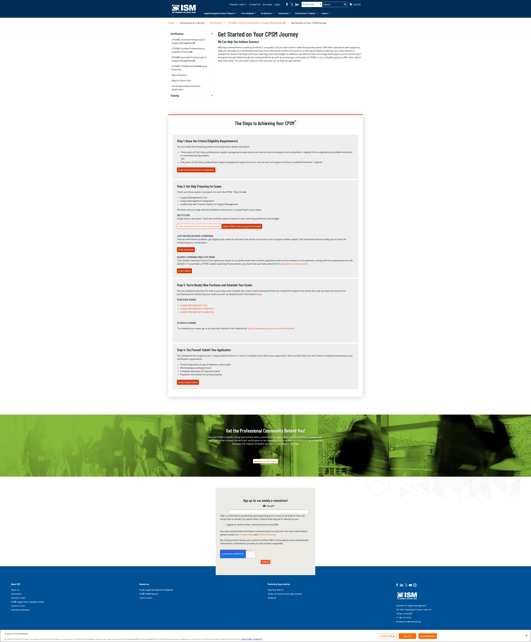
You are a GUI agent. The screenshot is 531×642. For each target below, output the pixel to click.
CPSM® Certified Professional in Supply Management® (257, 22)
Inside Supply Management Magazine (156, 589)
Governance (16, 594)
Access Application (188, 382)
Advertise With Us (276, 589)
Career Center (145, 598)
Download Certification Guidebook (196, 169)
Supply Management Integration (197, 308)
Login (277, 4)
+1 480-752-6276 (403, 617)
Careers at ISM (18, 606)
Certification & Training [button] (305, 13)
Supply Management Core (193, 305)
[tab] (220, 13)
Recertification (179, 75)
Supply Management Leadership (197, 311)
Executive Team (18, 598)
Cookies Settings (388, 636)
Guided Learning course (295, 263)
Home (171, 22)
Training (175, 95)
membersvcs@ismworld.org (408, 621)
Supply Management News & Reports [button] (219, 13)
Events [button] (325, 13)
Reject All (407, 636)
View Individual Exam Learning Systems (199, 226)
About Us (15, 589)
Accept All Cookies (427, 636)
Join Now (267, 4)
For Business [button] (266, 13)
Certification (215, 22)
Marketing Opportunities (279, 584)
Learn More (184, 270)
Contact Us (254, 4)
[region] (265, 636)
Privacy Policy (246, 534)
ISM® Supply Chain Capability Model (27, 602)
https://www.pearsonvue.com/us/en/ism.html (271, 328)
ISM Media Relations (20, 610)
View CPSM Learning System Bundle (242, 226)
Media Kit (272, 598)
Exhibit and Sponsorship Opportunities (285, 594)
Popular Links (237, 4)
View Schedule (185, 249)
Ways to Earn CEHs (181, 80)
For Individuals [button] (247, 13)
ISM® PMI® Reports (148, 594)
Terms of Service (267, 534)
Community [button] (283, 13)
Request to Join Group (265, 461)
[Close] (527, 635)
